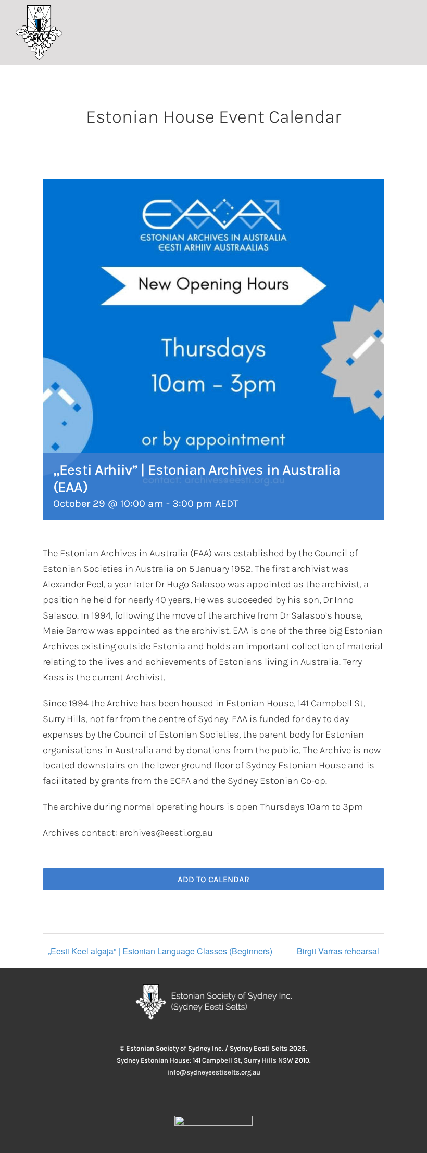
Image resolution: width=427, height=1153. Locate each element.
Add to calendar (213, 879)
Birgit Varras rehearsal (338, 951)
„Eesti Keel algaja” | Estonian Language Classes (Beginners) (160, 951)
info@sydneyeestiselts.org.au (213, 1072)
